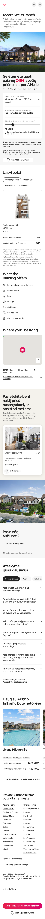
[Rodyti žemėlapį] (22, 350)
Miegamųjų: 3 (24, 185)
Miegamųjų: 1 (28, 180)
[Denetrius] (7, 471)
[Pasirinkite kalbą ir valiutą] (34, 4)
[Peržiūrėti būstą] (21, 741)
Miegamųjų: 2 (10, 185)
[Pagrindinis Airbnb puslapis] (4, 5)
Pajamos (26, 579)
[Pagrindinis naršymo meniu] (40, 4)
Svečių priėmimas (11, 579)
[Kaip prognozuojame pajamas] (25, 243)
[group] (22, 116)
